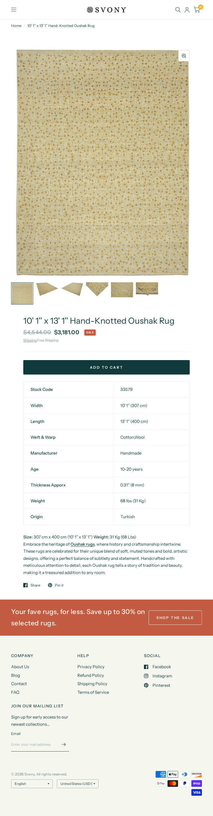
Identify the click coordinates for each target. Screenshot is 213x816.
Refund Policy (90, 675)
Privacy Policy (91, 666)
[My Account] (187, 9)
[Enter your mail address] (63, 744)
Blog (15, 675)
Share (35, 585)
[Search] (177, 9)
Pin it (59, 585)
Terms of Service (93, 692)
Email (16, 733)
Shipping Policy (92, 683)
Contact (19, 683)
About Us (20, 666)
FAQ (15, 692)
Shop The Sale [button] (175, 617)
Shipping (30, 340)
